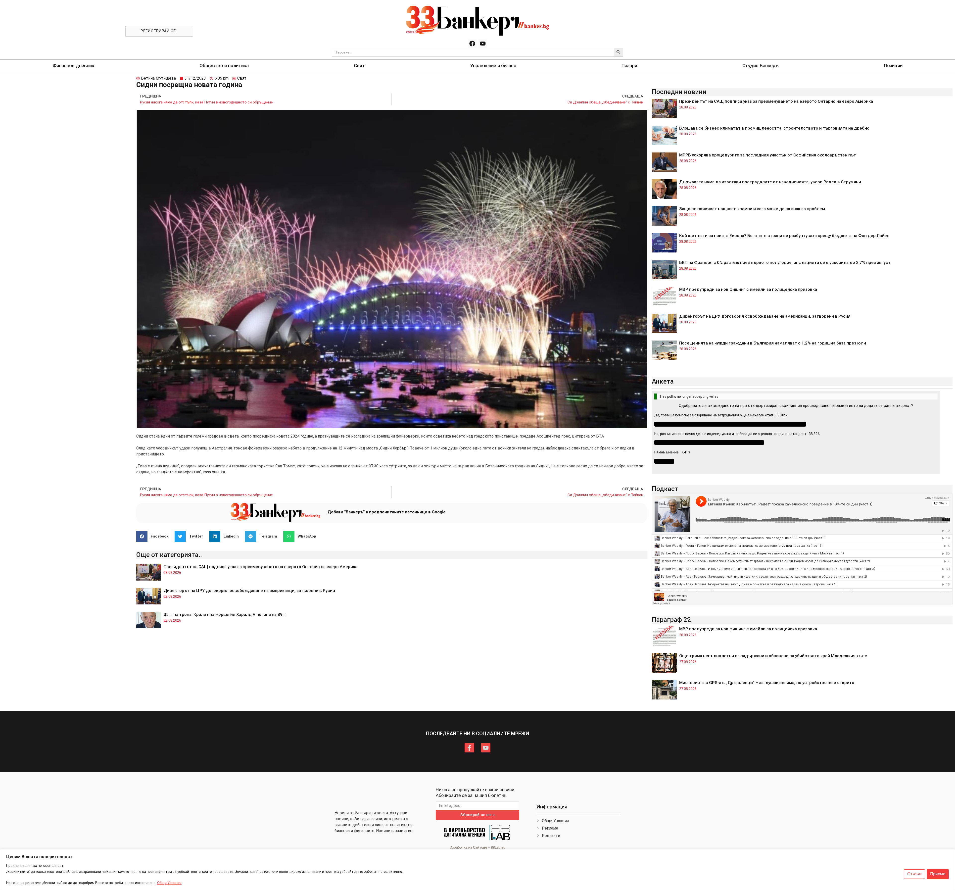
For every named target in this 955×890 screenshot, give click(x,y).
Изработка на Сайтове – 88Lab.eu (477, 847)
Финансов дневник (73, 65)
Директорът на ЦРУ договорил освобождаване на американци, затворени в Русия (249, 590)
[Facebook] (472, 43)
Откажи (914, 874)
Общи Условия (169, 883)
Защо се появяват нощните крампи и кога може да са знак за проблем (752, 208)
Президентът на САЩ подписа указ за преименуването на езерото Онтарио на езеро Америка (260, 566)
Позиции (893, 65)
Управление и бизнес (493, 65)
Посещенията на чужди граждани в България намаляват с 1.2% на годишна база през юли (772, 343)
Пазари (629, 65)
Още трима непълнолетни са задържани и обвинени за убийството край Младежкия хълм (773, 655)
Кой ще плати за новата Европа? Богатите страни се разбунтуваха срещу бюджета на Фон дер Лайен (784, 235)
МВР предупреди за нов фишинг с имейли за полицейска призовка (748, 289)
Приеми (938, 874)
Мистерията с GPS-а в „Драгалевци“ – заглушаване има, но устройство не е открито (766, 682)
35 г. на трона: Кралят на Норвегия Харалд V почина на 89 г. (225, 614)
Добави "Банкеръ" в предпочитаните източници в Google (387, 511)
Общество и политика (224, 65)
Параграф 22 (671, 619)
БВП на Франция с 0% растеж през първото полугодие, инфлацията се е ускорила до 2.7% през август (785, 262)
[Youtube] (482, 43)
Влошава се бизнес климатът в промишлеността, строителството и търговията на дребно (774, 128)
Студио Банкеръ (760, 65)
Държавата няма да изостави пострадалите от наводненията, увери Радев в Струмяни (770, 181)
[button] (154, 536)
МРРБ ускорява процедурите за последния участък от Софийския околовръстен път (767, 154)
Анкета (663, 381)
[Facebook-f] (469, 747)
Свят (359, 65)
